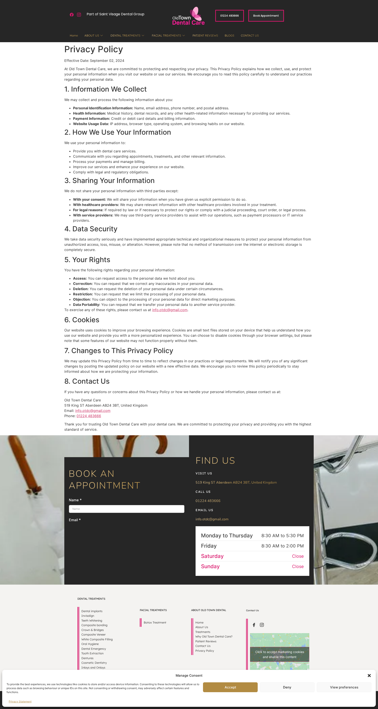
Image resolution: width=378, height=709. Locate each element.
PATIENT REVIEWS (205, 35)
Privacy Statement (20, 701)
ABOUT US (91, 35)
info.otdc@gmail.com (169, 310)
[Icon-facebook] (254, 625)
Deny (287, 687)
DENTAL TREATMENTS (125, 35)
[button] (369, 675)
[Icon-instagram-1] (79, 15)
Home (74, 35)
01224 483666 (89, 416)
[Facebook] (72, 15)
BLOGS (229, 35)
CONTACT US (250, 35)
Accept (230, 687)
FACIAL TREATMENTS (166, 35)
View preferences (344, 687)
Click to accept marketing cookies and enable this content (279, 654)
